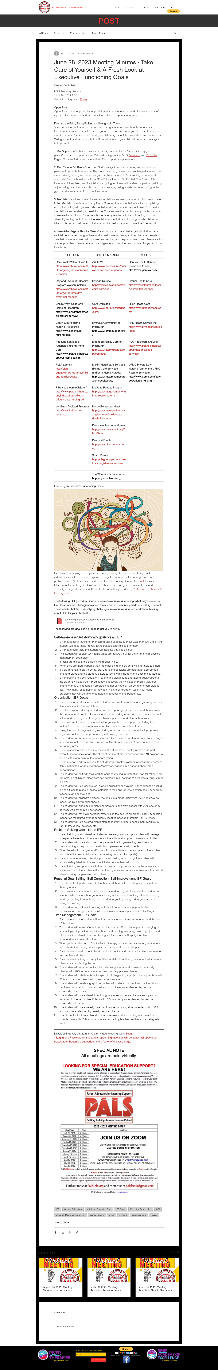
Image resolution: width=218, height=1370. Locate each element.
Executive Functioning (140, 1209)
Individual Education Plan (99, 1209)
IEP (57, 1209)
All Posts (43, 33)
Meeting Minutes (78, 33)
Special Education (73, 1209)
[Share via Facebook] (55, 1232)
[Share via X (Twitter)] (62, 1232)
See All (175, 1252)
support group (97, 1215)
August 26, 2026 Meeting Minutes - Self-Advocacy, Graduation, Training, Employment (58, 1288)
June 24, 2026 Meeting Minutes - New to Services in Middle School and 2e (156, 1288)
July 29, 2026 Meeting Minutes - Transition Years (106, 1288)
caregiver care (139, 1215)
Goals (111, 1215)
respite (154, 1215)
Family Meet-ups (100, 33)
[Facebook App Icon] (126, 1359)
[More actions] (162, 53)
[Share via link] (77, 1232)
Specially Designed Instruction (70, 1215)
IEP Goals (120, 1209)
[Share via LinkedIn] (70, 1232)
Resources (59, 33)
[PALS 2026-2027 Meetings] (60, 1270)
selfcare (123, 1215)
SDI (158, 1209)
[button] (173, 11)
